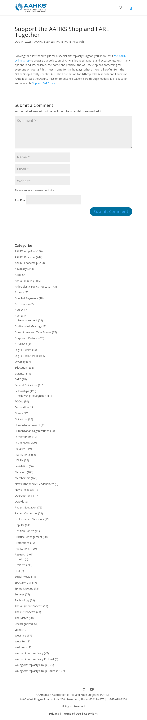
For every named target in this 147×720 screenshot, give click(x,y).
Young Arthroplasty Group (31, 665)
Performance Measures (29, 519)
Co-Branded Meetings (28, 326)
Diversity (20, 361)
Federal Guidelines (26, 385)
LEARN (19, 460)
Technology (22, 600)
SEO (17, 571)
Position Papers (24, 531)
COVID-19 (21, 344)
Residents (21, 565)
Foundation (22, 407)
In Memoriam (23, 437)
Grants (19, 413)
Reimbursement (27, 320)
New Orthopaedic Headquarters (34, 484)
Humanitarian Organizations (32, 431)
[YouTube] (92, 689)
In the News (22, 442)
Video (18, 630)
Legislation (21, 466)
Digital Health (23, 350)
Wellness (20, 647)
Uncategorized (24, 624)
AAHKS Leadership (26, 263)
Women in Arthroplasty (29, 653)
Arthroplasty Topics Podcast (32, 286)
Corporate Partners (27, 338)
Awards (19, 292)
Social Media (22, 576)
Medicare (20, 472)
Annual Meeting (24, 280)
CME (17, 310)
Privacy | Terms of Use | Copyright (73, 713)
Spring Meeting (24, 588)
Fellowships (22, 391)
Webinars (20, 635)
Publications (22, 548)
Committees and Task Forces (33, 332)
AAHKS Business (44, 41)
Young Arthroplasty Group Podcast (36, 671)
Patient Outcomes (26, 513)
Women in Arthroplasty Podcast (34, 659)
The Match (21, 618)
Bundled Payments (26, 298)
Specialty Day (23, 582)
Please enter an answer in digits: (35, 190)
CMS (17, 316)
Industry (20, 448)
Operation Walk (24, 495)
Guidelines (21, 419)
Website (20, 641)
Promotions (22, 543)
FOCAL (19, 401)
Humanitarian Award (27, 425)
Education (21, 367)
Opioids (19, 501)
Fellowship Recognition (32, 395)
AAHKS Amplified (25, 251)
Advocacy (21, 269)
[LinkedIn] (83, 689)
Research (78, 41)
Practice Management (28, 537)
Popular (19, 525)
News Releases (24, 489)
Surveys (19, 594)
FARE (59, 41)
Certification (22, 304)
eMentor (20, 373)
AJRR (18, 274)
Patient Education (26, 507)
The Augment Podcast (28, 606)
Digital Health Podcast (28, 356)
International (22, 454)
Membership (22, 478)
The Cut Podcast (25, 612)
